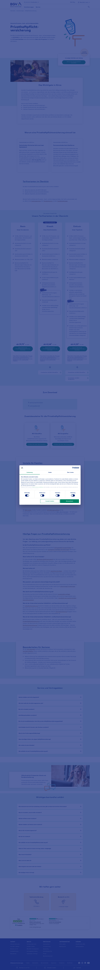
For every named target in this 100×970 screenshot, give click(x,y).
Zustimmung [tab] (30, 472)
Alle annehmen (69, 501)
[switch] (42, 495)
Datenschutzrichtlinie (37, 487)
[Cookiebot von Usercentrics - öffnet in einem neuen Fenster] (73, 468)
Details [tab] (50, 472)
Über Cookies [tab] (70, 472)
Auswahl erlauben (49, 501)
